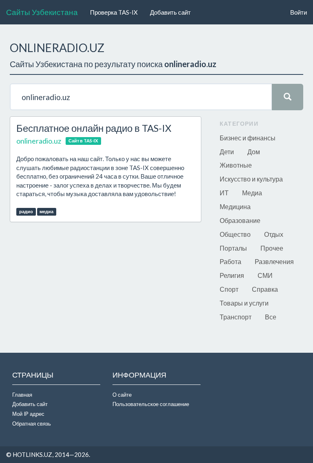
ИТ (224, 193)
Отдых (273, 234)
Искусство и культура (251, 179)
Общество (235, 234)
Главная (22, 394)
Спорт (229, 289)
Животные (236, 165)
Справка (265, 289)
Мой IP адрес (28, 414)
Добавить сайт (170, 12)
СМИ (265, 275)
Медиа (252, 193)
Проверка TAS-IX (114, 12)
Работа (230, 261)
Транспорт (235, 317)
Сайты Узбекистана (42, 12)
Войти (298, 12)
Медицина (235, 206)
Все (270, 317)
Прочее (271, 248)
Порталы (233, 248)
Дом (253, 151)
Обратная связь (31, 423)
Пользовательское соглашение (150, 404)
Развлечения (274, 261)
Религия (232, 275)
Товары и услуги (244, 303)
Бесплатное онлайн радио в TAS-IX (93, 128)
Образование (240, 220)
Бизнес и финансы (248, 138)
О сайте (122, 394)
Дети (227, 151)
